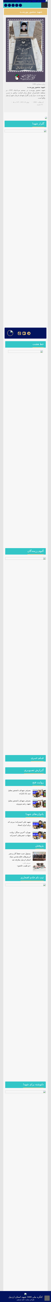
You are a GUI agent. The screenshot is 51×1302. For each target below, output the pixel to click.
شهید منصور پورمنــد (36, 87)
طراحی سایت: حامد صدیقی (25, 1300)
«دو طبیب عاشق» (24, 866)
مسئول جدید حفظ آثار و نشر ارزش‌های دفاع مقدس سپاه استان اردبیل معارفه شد (20, 857)
